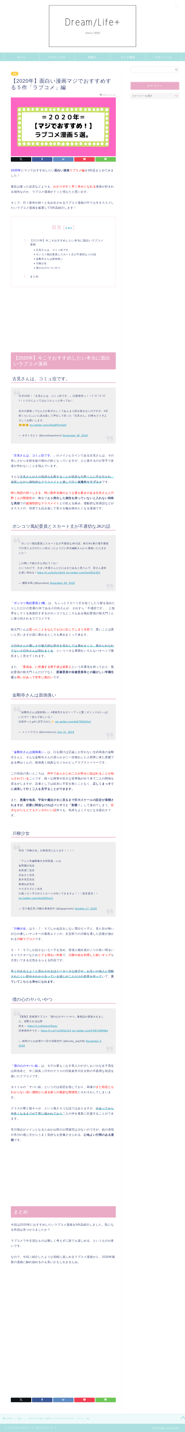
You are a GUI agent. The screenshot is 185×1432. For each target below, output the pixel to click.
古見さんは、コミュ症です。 (53, 249)
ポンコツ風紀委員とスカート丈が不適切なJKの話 (66, 254)
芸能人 (92, 57)
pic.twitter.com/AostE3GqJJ (36, 898)
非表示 (68, 228)
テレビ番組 (128, 57)
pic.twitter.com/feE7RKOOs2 (73, 721)
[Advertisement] (63, 319)
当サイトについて (44, 1428)
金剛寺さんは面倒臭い (49, 258)
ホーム (21, 57)
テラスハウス (57, 57)
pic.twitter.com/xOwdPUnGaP (48, 425)
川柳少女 (41, 263)
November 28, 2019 (62, 583)
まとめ (34, 276)
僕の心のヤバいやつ (48, 267)
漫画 (15, 74)
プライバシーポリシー (19, 1428)
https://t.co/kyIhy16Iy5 (51, 572)
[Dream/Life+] (92, 51)
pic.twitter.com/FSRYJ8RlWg (90, 1030)
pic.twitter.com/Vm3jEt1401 (83, 572)
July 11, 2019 (65, 732)
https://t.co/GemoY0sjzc (42, 1025)
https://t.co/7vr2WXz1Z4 (56, 1030)
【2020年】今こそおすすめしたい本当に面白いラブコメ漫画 (66, 242)
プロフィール (163, 57)
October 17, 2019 (86, 908)
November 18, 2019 (75, 435)
